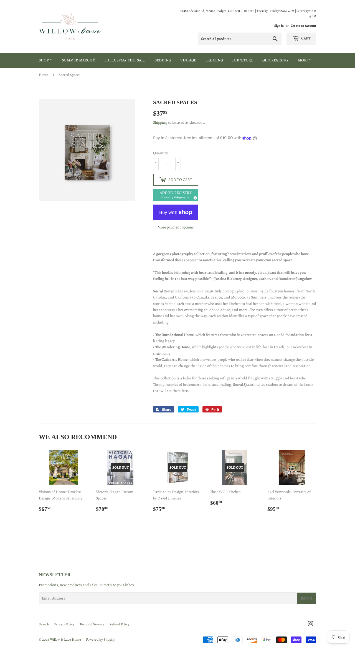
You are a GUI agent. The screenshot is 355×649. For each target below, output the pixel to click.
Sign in (279, 25)
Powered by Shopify (100, 639)
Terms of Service (92, 624)
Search (44, 624)
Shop (44, 60)
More (303, 60)
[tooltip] (194, 197)
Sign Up (306, 598)
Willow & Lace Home (65, 639)
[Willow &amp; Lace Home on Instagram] (310, 624)
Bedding (162, 60)
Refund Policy (119, 624)
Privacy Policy (64, 624)
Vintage (188, 60)
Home (43, 74)
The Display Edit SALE (124, 60)
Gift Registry (275, 60)
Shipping (160, 122)
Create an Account (303, 25)
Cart (305, 38)
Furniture (242, 60)
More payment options (176, 227)
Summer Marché (78, 60)
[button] (175, 195)
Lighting (214, 60)
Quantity (160, 153)
